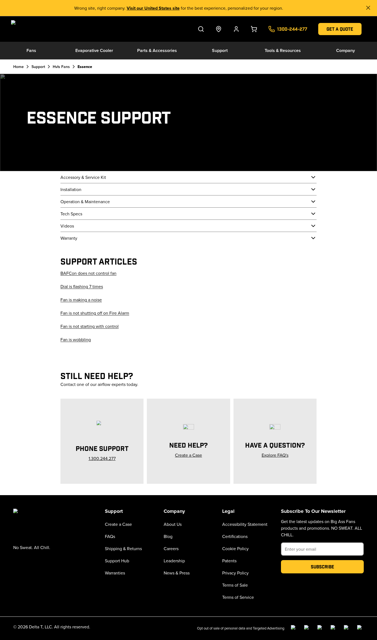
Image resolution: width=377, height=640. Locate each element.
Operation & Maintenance (85, 201)
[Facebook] (294, 628)
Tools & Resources (283, 50)
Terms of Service (238, 597)
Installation (70, 189)
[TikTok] (347, 628)
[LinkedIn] (320, 628)
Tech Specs (71, 214)
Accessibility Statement (244, 524)
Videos (67, 226)
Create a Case (118, 524)
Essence (85, 66)
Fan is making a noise (81, 300)
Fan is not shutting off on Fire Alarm (94, 313)
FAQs (110, 536)
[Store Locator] (218, 29)
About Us (173, 524)
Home (18, 66)
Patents (229, 561)
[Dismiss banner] (368, 7)
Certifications (235, 536)
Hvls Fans (61, 66)
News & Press (177, 573)
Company (345, 50)
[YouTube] (334, 628)
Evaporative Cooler (94, 50)
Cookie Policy (235, 548)
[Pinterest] (360, 628)
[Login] (236, 29)
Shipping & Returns (123, 548)
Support (220, 50)
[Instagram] (307, 628)
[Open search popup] (201, 29)
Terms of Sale (235, 585)
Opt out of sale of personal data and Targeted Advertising (240, 628)
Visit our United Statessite (153, 8)
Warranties (115, 573)
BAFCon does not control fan (88, 273)
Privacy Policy (235, 573)
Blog (168, 536)
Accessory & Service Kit (83, 177)
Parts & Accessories (157, 50)
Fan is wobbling (75, 339)
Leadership (174, 561)
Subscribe (322, 566)
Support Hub (117, 561)
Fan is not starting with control (89, 326)
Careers (171, 548)
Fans (31, 50)
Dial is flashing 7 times (81, 286)
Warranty (68, 238)
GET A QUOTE (339, 29)
